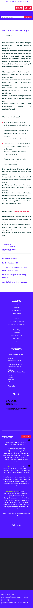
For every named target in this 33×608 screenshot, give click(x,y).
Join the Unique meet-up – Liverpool (14, 282)
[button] (3, 13)
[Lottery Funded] (12, 547)
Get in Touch (16, 338)
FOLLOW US (26, 436)
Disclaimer (16, 316)
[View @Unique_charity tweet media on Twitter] (17, 486)
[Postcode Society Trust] (23, 547)
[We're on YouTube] (22, 529)
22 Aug (22, 491)
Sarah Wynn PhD (10, 596)
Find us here (12, 386)
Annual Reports (16, 310)
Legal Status (16, 307)
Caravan (10, 600)
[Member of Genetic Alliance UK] (9, 568)
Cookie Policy (16, 332)
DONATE (19, 8)
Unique (8, 439)
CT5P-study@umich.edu (21, 211)
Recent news (8, 249)
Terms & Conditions (16, 335)
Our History (17, 305)
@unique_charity (14, 439)
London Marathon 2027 (10, 263)
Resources (16, 318)
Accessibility (16, 329)
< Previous (7, 245)
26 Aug (22, 439)
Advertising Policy (16, 327)
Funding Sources (16, 313)
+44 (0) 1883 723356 (23, 1)
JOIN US (28, 8)
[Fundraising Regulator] (10, 557)
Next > (12, 246)
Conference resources (9, 258)
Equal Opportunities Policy (17, 321)
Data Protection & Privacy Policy (16, 324)
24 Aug (22, 466)
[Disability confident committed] (24, 568)
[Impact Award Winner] (26, 557)
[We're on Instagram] (18, 529)
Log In (16, 341)
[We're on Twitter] (14, 529)
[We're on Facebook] (10, 529)
